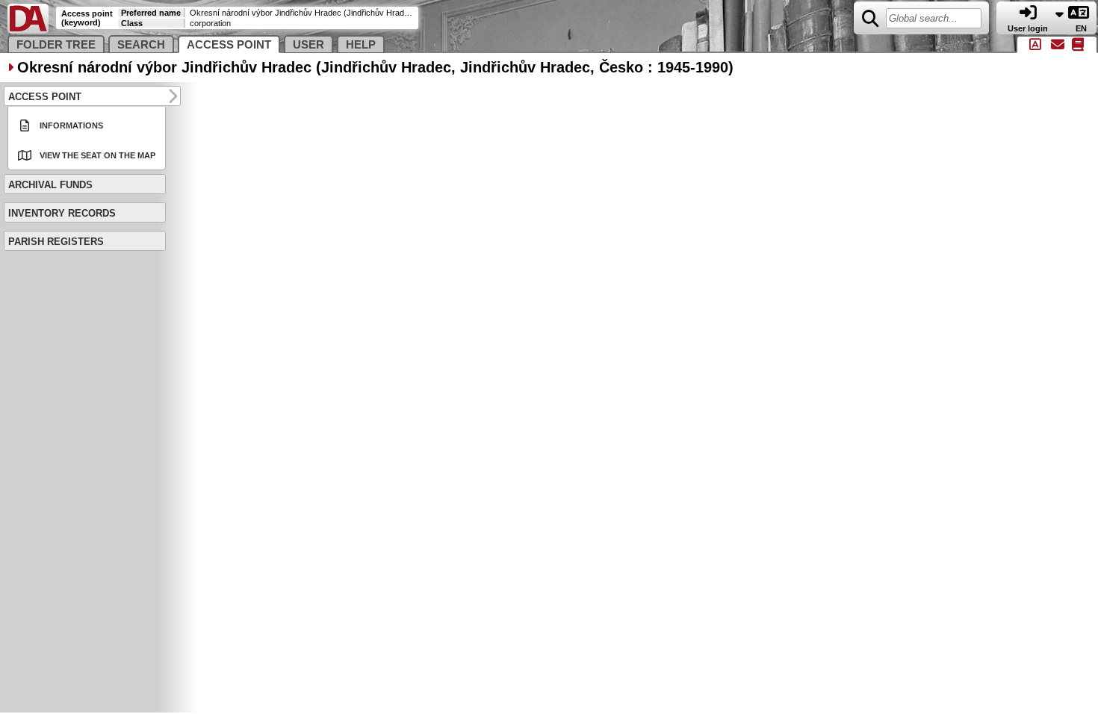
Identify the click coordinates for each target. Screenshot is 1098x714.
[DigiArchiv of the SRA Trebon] (28, 30)
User (308, 45)
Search (141, 45)
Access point (229, 45)
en (1082, 28)
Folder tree (56, 45)
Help (361, 45)
